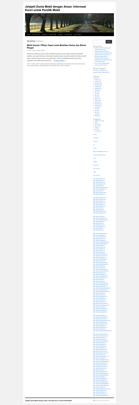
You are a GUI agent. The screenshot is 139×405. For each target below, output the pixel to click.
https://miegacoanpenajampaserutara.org (102, 288)
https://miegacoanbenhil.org (99, 265)
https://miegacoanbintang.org (99, 325)
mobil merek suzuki (44, 65)
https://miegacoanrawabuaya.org (100, 269)
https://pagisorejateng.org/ (99, 204)
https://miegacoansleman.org (99, 300)
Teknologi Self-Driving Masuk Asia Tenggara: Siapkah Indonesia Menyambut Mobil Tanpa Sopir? (103, 56)
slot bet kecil (96, 165)
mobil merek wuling (55, 65)
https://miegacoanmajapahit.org (100, 312)
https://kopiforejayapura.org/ (99, 184)
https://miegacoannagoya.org (99, 301)
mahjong (95, 161)
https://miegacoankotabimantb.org (100, 264)
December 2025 (98, 83)
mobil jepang (53, 63)
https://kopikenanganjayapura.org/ (100, 187)
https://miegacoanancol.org (99, 387)
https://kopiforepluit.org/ (98, 209)
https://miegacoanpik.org (98, 279)
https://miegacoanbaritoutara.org (100, 364)
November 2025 (98, 85)
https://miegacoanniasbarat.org (100, 342)
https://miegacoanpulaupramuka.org (101, 242)
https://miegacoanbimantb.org (99, 337)
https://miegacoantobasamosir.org (100, 353)
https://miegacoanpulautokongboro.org (101, 320)
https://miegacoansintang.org (99, 240)
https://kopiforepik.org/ (98, 207)
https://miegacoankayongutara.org (100, 317)
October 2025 (98, 86)
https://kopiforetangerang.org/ (99, 189)
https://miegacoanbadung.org (99, 346)
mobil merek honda (69, 63)
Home (28, 34)
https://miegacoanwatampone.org (100, 363)
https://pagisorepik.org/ (98, 190)
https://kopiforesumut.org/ (99, 182)
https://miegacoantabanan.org (99, 347)
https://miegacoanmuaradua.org (100, 286)
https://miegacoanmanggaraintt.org (100, 341)
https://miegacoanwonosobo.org (100, 255)
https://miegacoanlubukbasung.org (100, 284)
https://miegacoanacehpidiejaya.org (101, 373)
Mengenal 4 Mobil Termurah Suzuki (101, 72)
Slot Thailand (77, 34)
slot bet (94, 134)
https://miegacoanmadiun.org (99, 392)
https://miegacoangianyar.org (99, 298)
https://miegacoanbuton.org (99, 354)
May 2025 (97, 95)
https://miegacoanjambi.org (99, 293)
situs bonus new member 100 (99, 70)
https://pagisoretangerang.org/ (99, 218)
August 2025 (98, 90)
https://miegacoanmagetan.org (99, 344)
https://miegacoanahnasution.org (100, 233)
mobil (33, 63)
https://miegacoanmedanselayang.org (101, 305)
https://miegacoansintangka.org (100, 327)
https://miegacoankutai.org (99, 370)
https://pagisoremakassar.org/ (99, 192)
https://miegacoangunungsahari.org (101, 385)
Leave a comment (65, 65)
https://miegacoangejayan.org (99, 235)
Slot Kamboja (68, 34)
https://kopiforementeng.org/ (99, 206)
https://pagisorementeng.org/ (99, 197)
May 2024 (97, 112)
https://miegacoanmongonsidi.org (100, 303)
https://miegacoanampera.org (99, 257)
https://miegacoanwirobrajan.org (100, 308)
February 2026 (98, 79)
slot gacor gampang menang (99, 155)
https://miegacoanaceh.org (99, 250)
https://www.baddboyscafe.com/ (100, 151)
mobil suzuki (97, 124)
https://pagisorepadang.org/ (99, 202)
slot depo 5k (96, 138)
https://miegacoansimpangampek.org (101, 361)
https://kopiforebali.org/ (98, 223)
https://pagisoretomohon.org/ (99, 199)
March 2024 (97, 115)
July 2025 (97, 91)
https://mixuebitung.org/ (98, 185)
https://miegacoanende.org (99, 245)
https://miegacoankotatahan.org (100, 254)
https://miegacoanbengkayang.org (100, 382)
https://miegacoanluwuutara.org (100, 351)
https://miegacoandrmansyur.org (100, 393)
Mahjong (60, 34)
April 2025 (97, 97)
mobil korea (60, 63)
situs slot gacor (96, 168)
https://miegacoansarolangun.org (100, 378)
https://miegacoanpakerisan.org (100, 390)
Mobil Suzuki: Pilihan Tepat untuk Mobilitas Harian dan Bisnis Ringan (56, 46)
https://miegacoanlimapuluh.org (100, 380)
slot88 (94, 172)
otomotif (96, 127)
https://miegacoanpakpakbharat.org (101, 375)
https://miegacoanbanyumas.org (100, 322)
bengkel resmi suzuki (99, 120)
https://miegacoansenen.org (99, 260)
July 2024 (97, 108)
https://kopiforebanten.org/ (99, 178)
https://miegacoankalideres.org (100, 274)
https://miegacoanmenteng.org (99, 277)
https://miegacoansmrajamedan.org (101, 395)
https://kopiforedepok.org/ (99, 221)
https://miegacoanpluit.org (99, 281)
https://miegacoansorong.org (99, 295)
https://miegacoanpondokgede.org (100, 276)
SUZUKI (97, 129)
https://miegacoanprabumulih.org (100, 243)
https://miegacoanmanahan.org (100, 315)
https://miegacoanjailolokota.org (100, 371)
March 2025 (97, 98)
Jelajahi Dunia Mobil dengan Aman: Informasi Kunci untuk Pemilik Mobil (55, 8)
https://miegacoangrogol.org (99, 272)
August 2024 (98, 107)
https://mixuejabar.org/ (98, 228)
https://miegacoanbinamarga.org (100, 259)
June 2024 (97, 110)
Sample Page (52, 34)
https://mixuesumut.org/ (98, 230)
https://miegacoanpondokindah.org (101, 271)
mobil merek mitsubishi (33, 65)
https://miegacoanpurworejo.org (100, 366)
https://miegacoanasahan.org (99, 358)
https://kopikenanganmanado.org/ (100, 219)
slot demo (95, 141)
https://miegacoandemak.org (99, 376)
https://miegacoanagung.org (99, 247)
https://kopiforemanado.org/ (99, 226)
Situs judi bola (36, 34)
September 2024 (98, 105)
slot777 (94, 158)
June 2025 (97, 93)
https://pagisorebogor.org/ (99, 216)
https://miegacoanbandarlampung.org (101, 291)
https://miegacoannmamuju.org (100, 339)
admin (43, 50)
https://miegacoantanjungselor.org (100, 289)
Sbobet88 (44, 34)
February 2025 (98, 100)
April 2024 (97, 114)
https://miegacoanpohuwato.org (100, 318)
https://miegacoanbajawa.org (99, 329)
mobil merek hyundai (79, 63)
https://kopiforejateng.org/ (99, 180)
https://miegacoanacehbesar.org (100, 349)
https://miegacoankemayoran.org (100, 262)
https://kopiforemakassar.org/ (99, 213)
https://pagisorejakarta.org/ (99, 194)
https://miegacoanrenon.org (99, 238)
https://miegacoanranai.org (99, 252)
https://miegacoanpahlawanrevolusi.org (102, 388)
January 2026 (98, 81)
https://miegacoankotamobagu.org (100, 334)
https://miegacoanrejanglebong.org (100, 356)
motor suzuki (98, 126)
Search (108, 41)
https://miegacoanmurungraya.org (100, 335)
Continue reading (60, 60)
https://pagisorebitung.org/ (99, 201)
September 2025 (98, 88)
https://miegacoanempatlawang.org (101, 359)
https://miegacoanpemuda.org (99, 236)
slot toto (95, 148)
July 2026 (97, 78)
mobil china (46, 63)
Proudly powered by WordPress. (102, 400)
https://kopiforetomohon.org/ (99, 211)
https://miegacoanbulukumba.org (100, 324)
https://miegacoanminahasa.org (100, 296)
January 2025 (98, 102)
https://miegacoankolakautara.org (100, 283)
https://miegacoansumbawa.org (100, 368)
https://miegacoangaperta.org (99, 306)
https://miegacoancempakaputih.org (101, 383)
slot (94, 144)
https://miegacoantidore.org (99, 248)
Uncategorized (98, 131)
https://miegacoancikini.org (99, 267)
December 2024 (98, 103)
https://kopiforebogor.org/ (99, 225)
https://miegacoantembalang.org (100, 310)
